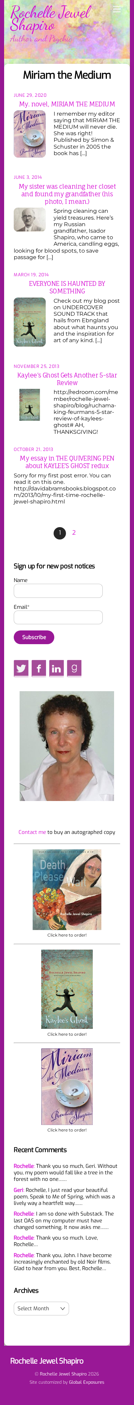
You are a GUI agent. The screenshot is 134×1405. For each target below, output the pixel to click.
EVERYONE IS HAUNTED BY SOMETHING (67, 287)
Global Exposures (86, 1382)
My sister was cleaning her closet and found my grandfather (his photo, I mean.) (67, 194)
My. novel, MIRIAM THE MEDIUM (67, 104)
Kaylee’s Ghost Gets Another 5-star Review (67, 378)
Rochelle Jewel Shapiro (63, 1374)
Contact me (32, 832)
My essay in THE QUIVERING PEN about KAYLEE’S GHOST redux (67, 461)
